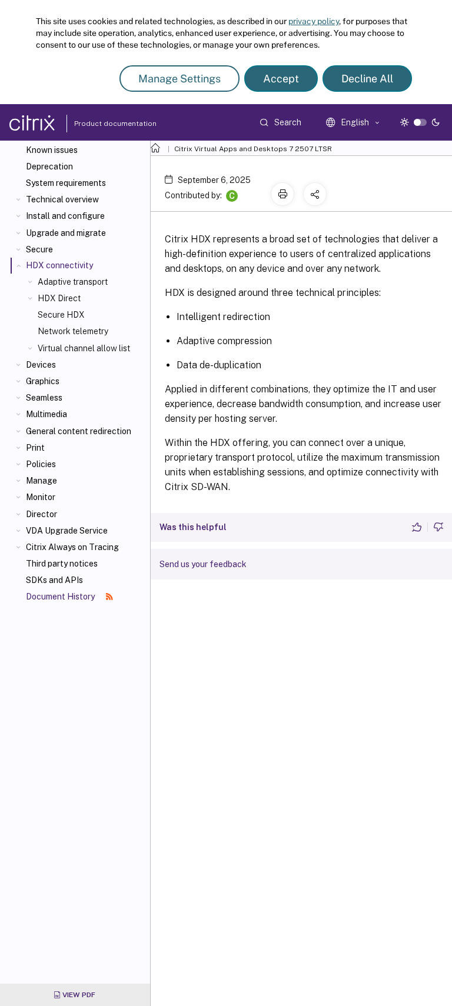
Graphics (42, 381)
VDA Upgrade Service (67, 530)
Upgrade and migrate (66, 233)
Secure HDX (61, 314)
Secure (39, 249)
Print (35, 447)
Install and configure (65, 216)
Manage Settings (179, 78)
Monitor (40, 497)
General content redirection (78, 431)
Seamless (44, 397)
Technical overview (62, 199)
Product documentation (100, 123)
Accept (281, 78)
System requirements (66, 183)
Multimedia (46, 414)
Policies (41, 464)
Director (41, 514)
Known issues (52, 150)
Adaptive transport (73, 282)
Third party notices (62, 563)
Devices (41, 364)
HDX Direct (59, 298)
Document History (61, 596)
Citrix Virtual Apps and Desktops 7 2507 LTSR (253, 149)
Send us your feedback (203, 564)
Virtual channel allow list (84, 348)
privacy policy (313, 21)
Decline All (367, 78)
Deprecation (49, 166)
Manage (41, 480)
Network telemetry (73, 331)
